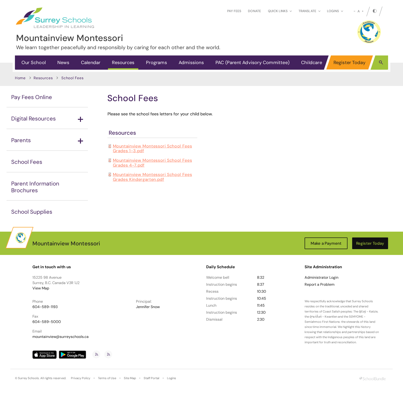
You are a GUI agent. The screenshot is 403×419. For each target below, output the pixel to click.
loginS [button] (333, 11)
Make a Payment (326, 243)
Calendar (91, 62)
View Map (40, 288)
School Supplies (31, 211)
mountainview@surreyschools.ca (60, 336)
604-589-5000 (46, 321)
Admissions (191, 62)
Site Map (130, 378)
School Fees (26, 161)
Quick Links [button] (278, 11)
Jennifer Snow (148, 306)
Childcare (311, 62)
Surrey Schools (28, 378)
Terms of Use (107, 378)
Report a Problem (319, 284)
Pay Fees (234, 11)
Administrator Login (321, 277)
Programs (156, 62)
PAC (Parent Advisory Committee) (252, 62)
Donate (254, 11)
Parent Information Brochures (35, 187)
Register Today (350, 62)
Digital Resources (33, 118)
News (63, 62)
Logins (171, 378)
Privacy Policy (80, 378)
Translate (307, 11)
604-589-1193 (45, 306)
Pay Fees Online (31, 97)
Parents (21, 140)
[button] (381, 62)
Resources (123, 62)
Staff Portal (151, 378)
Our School (33, 62)
